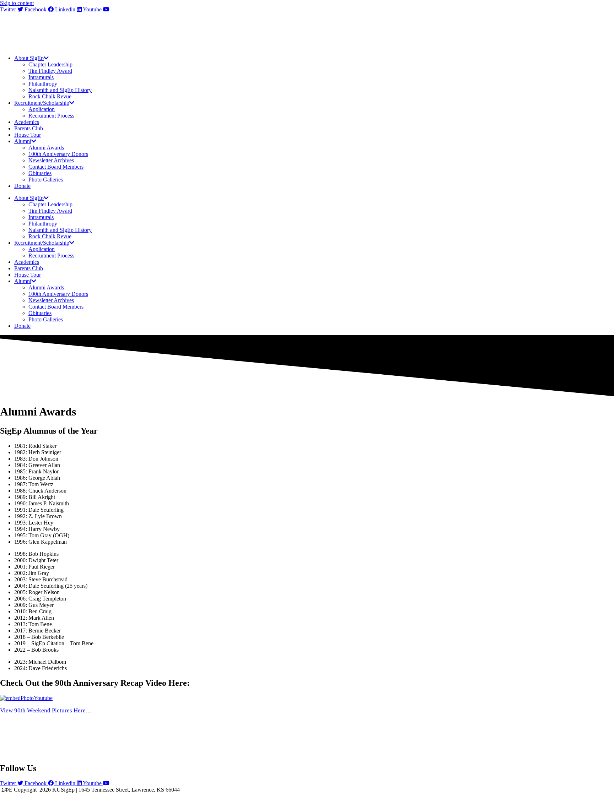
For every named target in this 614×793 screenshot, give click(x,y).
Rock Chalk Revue (49, 96)
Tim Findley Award (50, 71)
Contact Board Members (56, 167)
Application (41, 109)
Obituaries (40, 173)
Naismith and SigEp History (60, 90)
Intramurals (41, 77)
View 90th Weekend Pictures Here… (46, 710)
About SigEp (29, 58)
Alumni (22, 141)
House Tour (27, 135)
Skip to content (17, 3)
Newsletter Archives (51, 160)
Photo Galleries (45, 179)
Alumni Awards (46, 148)
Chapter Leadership (50, 64)
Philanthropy (42, 84)
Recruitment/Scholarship (41, 103)
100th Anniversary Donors (58, 154)
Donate (22, 186)
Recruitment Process (51, 116)
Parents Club (28, 128)
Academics (26, 122)
